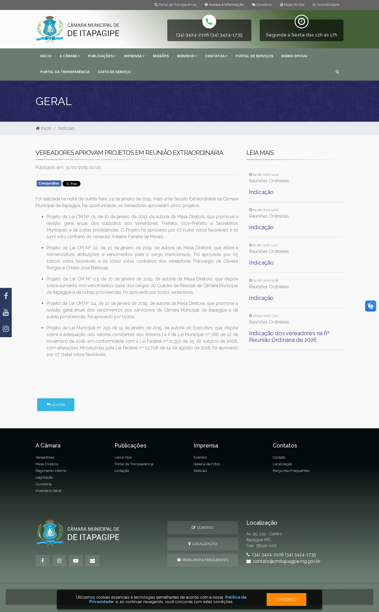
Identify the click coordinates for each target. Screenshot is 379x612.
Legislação (44, 477)
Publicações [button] (101, 56)
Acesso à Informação (226, 5)
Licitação (122, 471)
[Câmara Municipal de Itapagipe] (78, 28)
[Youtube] (6, 312)
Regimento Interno (51, 471)
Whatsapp (101, 185)
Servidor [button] (186, 56)
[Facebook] (6, 296)
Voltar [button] (57, 405)
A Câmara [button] (69, 56)
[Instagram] (6, 329)
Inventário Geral (49, 491)
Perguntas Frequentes (291, 471)
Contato (279, 457)
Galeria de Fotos (207, 464)
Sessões (161, 56)
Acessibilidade (327, 5)
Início (46, 56)
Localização (282, 464)
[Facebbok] (42, 560)
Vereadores (45, 457)
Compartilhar (49, 183)
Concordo (286, 599)
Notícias (66, 128)
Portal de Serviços (254, 56)
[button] (337, 72)
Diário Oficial (294, 56)
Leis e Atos (123, 457)
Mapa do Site (293, 5)
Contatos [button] (215, 56)
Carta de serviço (114, 72)
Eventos (200, 457)
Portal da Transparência (177, 5)
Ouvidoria (264, 5)
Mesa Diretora (47, 464)
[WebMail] (92, 560)
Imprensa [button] (133, 56)
